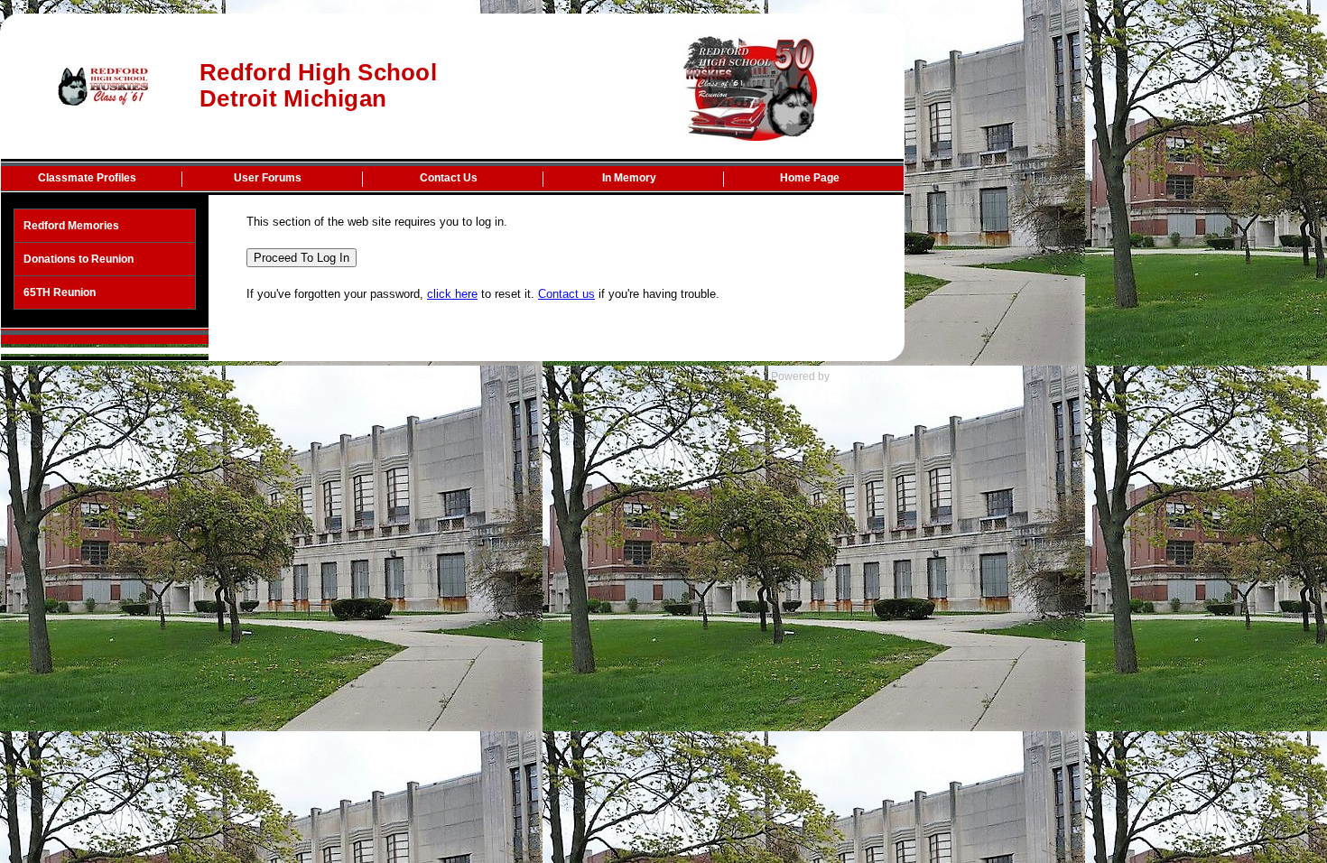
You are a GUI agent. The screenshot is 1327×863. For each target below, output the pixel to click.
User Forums (268, 178)
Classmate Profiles (87, 178)
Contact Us (449, 178)
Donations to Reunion (78, 259)
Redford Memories (71, 225)
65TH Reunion (59, 292)
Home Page (810, 178)
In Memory (629, 178)
